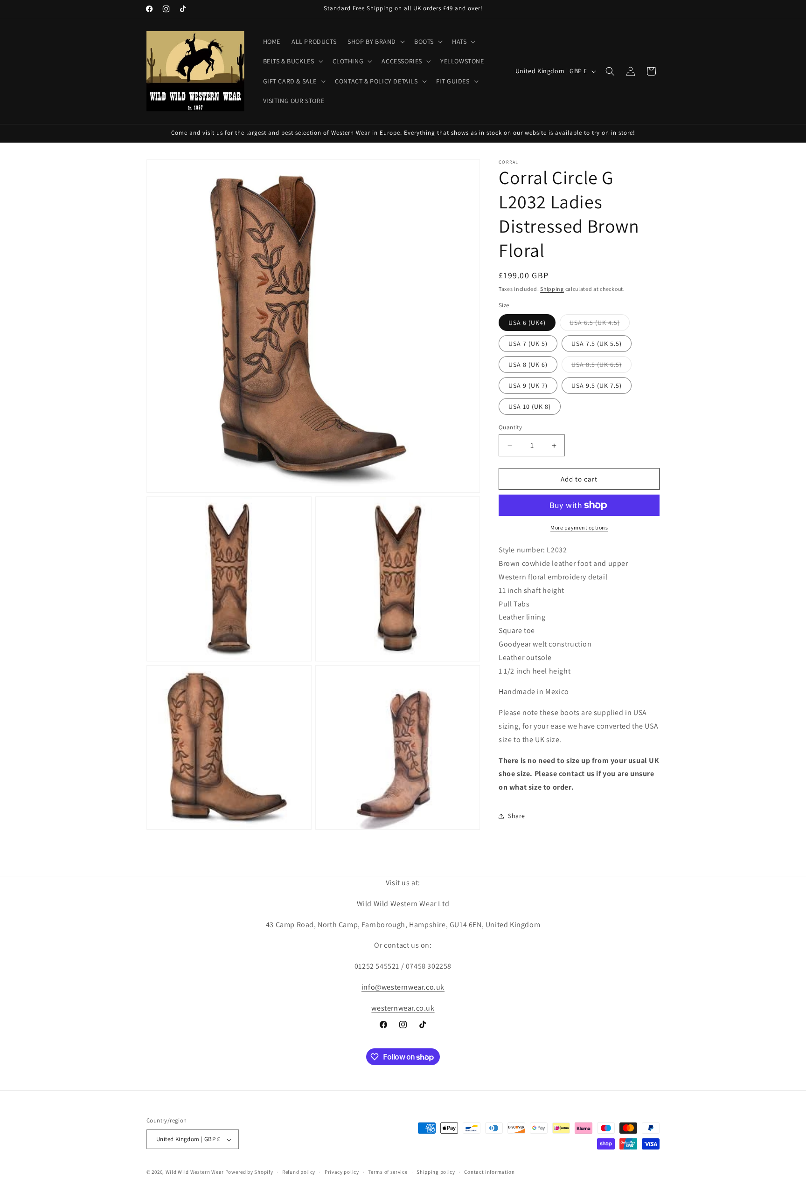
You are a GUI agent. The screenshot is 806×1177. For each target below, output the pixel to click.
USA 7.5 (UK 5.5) (596, 343)
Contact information (489, 1172)
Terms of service (387, 1172)
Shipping (552, 288)
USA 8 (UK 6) (528, 364)
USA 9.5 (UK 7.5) (596, 385)
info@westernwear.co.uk (403, 987)
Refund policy (298, 1172)
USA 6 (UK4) (527, 322)
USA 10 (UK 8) (529, 406)
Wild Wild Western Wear (195, 1172)
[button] (375, 41)
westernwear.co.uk (402, 1007)
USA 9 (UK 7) (528, 385)
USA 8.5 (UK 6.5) (601, 366)
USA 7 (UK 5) (528, 343)
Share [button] (516, 816)
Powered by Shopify (249, 1172)
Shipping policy (436, 1172)
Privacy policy (342, 1172)
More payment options (579, 527)
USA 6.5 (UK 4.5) (600, 324)
